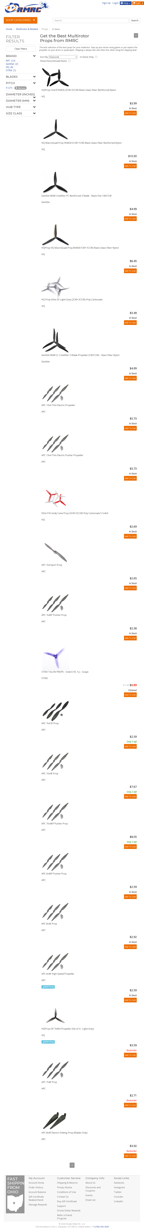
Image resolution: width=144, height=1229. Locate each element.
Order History (36, 1187)
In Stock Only (87, 57)
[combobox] (91, 20)
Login (115, 3)
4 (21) (9, 87)
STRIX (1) (11, 70)
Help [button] (126, 3)
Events (89, 1195)
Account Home (36, 1182)
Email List (90, 1200)
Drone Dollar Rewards (68, 1210)
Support (61, 1206)
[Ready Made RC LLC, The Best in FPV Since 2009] (27, 6)
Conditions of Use (66, 1192)
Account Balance (37, 1192)
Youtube (118, 1196)
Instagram (119, 1187)
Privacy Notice (64, 1187)
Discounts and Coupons (93, 1189)
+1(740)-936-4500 (101, 1226)
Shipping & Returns (67, 1182)
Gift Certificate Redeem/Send (36, 1198)
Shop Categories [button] (19, 20)
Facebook (119, 1182)
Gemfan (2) (12, 63)
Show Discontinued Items (54, 60)
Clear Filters (21, 48)
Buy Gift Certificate (67, 1201)
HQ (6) (9, 67)
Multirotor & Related (27, 29)
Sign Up (106, 3)
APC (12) (10, 60)
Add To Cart (130, 113)
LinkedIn (118, 1201)
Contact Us (63, 1196)
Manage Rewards (38, 1204)
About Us (90, 1182)
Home (9, 29)
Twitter (118, 1192)
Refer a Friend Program (64, 1217)
